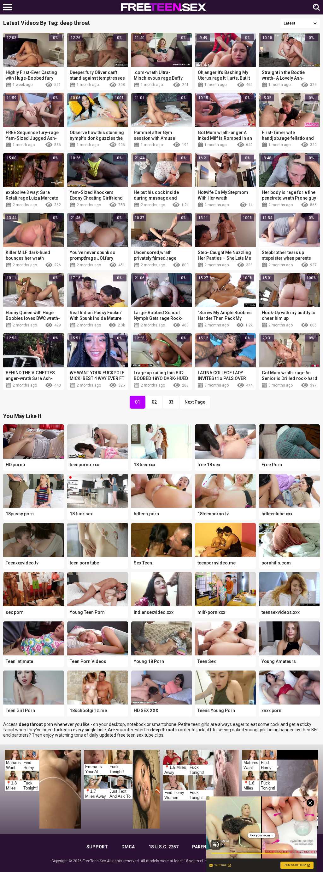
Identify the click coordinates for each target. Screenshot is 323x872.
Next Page (195, 402)
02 (154, 402)
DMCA (128, 846)
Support (97, 846)
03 (170, 402)
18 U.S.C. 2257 (164, 846)
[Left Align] (9, 7)
